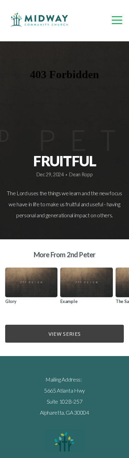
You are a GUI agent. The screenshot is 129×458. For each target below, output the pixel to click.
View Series (64, 333)
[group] (31, 288)
